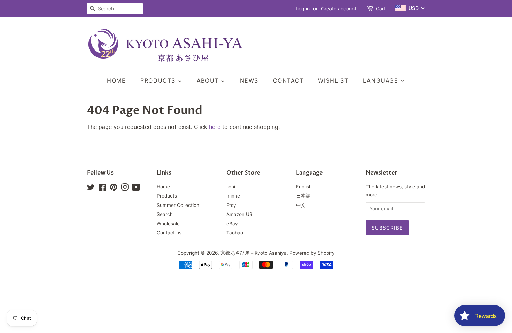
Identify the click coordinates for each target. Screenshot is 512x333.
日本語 (303, 196)
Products (159, 80)
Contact (288, 80)
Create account (338, 8)
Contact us (169, 232)
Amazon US (239, 214)
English (304, 186)
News (249, 80)
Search (165, 214)
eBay (232, 223)
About (209, 80)
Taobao (234, 232)
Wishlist (333, 80)
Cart (381, 8)
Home (116, 80)
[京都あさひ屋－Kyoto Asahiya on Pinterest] (113, 188)
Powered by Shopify (312, 253)
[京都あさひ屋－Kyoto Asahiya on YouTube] (136, 188)
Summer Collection (178, 205)
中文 (301, 205)
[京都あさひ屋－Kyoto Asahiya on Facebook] (102, 188)
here (214, 126)
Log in (303, 8)
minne (233, 196)
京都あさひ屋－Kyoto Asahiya (253, 253)
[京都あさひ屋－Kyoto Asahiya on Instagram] (125, 188)
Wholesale (168, 223)
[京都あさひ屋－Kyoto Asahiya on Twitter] (91, 188)
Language (382, 80)
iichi (230, 186)
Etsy (231, 205)
